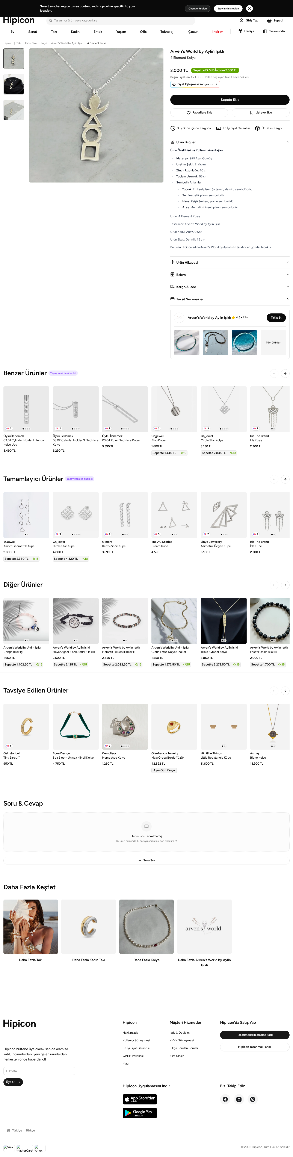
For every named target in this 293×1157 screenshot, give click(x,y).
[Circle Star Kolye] (224, 409)
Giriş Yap (252, 20)
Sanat (32, 32)
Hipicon (7, 43)
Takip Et (276, 317)
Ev (12, 32)
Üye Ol (10, 1082)
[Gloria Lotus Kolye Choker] (174, 621)
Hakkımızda (130, 1032)
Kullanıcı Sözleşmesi (136, 1040)
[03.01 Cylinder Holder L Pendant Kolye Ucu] (26, 409)
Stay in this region (228, 8)
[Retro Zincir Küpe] (125, 515)
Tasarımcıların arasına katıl (255, 1035)
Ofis (143, 32)
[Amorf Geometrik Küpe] (26, 515)
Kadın (75, 32)
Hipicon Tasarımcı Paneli (255, 1047)
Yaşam (121, 32)
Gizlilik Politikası (133, 1056)
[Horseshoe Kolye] (125, 727)
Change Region (198, 8)
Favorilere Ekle (202, 112)
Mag (125, 1063)
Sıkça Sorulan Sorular (184, 1048)
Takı (54, 32)
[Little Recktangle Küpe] (224, 727)
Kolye (44, 43)
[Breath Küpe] (174, 515)
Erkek (98, 32)
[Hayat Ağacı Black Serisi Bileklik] (76, 621)
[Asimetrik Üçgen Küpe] (224, 515)
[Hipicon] (18, 20)
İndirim (217, 32)
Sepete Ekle (230, 100)
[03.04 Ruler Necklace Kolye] (125, 409)
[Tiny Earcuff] (26, 727)
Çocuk (193, 32)
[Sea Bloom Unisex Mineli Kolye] (76, 727)
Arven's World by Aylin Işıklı (67, 43)
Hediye (249, 31)
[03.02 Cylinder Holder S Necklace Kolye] (76, 409)
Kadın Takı (31, 43)
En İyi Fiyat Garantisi (136, 1048)
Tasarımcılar (277, 31)
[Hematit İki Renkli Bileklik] (125, 621)
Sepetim (279, 20)
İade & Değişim (180, 1032)
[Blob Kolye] (174, 409)
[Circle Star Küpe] (76, 515)
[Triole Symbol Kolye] (224, 621)
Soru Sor (149, 860)
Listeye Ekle (263, 112)
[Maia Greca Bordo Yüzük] (174, 727)
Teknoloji (167, 32)
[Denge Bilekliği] (26, 621)
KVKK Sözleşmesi (182, 1040)
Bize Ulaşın (177, 1056)
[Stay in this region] (249, 8)
